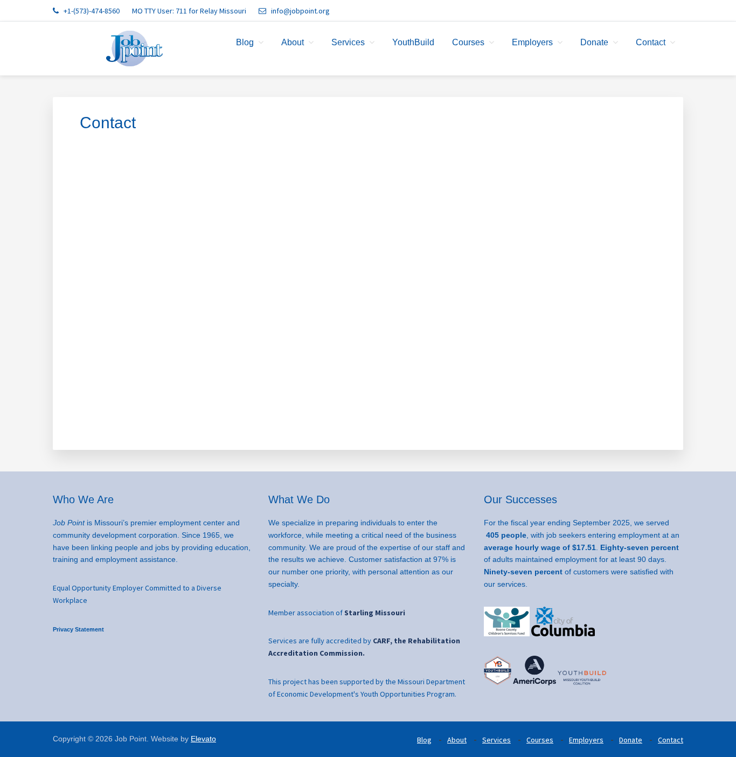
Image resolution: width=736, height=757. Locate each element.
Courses (539, 740)
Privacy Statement (78, 629)
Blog (424, 740)
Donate (630, 740)
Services (496, 740)
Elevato (203, 738)
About (457, 740)
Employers (586, 740)
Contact (670, 740)
